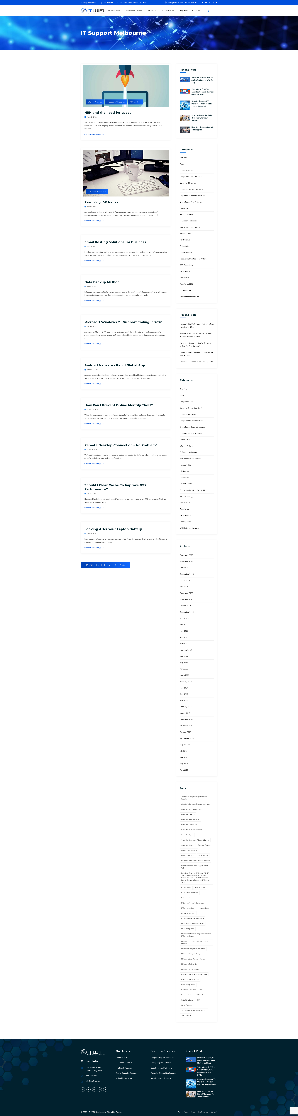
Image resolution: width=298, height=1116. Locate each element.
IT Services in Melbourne (189, 893)
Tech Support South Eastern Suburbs (193, 1010)
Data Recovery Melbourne (161, 1068)
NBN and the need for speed (108, 112)
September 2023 (187, 612)
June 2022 (184, 656)
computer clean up (188, 814)
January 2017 (185, 713)
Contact (214, 1112)
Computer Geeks (186, 170)
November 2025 (186, 561)
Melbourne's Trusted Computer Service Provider (194, 942)
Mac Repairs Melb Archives (190, 227)
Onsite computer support (190, 980)
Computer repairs (187, 845)
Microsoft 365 (185, 233)
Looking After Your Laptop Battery (113, 529)
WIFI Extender (186, 1015)
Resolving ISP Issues (101, 202)
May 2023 (184, 631)
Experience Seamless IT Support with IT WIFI (194, 867)
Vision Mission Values (124, 1078)
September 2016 (187, 738)
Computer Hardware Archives (191, 830)
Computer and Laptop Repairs (191, 809)
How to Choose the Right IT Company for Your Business (201, 118)
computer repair (187, 835)
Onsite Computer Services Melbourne (194, 974)
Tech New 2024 (186, 271)
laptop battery (205, 908)
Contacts (196, 11)
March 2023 (184, 643)
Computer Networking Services (163, 1073)
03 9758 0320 (92, 1075)
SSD (198, 1000)
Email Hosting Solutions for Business (115, 242)
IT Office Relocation (124, 1068)
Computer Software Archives (191, 189)
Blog (193, 1112)
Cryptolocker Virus (187, 855)
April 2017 (184, 694)
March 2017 (184, 700)
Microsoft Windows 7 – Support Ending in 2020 (123, 322)
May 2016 (184, 764)
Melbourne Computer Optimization (193, 949)
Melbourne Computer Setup (190, 954)
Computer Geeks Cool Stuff (191, 177)
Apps (182, 164)
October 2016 (185, 732)
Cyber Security (203, 855)
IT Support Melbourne (116, 102)
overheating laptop (188, 985)
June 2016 (184, 757)
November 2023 (186, 599)
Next (122, 565)
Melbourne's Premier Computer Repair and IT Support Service (196, 935)
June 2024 (184, 587)
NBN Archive (135, 102)
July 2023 (183, 625)
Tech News (184, 278)
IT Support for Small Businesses (192, 903)
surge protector (186, 1005)
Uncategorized (185, 290)
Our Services (114, 11)
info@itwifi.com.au (89, 3)
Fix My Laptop (186, 888)
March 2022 (184, 675)
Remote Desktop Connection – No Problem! (120, 445)
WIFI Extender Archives (189, 297)
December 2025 (186, 555)
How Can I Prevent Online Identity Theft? (118, 405)
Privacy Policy (183, 1112)
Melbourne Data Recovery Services (193, 959)
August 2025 (185, 580)
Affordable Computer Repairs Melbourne (195, 804)
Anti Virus (183, 158)
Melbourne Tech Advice (189, 964)
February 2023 (186, 650)
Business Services (134, 11)
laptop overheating (188, 913)
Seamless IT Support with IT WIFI (192, 995)
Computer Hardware (188, 183)
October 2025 (185, 568)
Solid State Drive (187, 1000)
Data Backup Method (102, 282)
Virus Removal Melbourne (161, 1078)
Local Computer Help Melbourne (192, 918)
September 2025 (187, 574)
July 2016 (183, 751)
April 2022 (184, 669)
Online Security (186, 252)
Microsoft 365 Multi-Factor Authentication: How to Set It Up (202, 80)
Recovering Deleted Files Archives (193, 259)
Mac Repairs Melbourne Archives (192, 924)
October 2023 (185, 606)
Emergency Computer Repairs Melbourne (195, 861)
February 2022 (186, 681)
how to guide (200, 888)
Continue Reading (92, 134)
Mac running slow (187, 929)
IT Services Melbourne (188, 898)
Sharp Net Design (114, 1112)
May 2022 (184, 662)
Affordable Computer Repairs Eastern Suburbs (194, 798)
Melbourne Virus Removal (190, 969)
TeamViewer (168, 11)
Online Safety (185, 246)
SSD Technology (186, 265)
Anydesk (184, 11)
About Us (152, 11)
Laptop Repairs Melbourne (161, 1063)
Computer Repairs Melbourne (162, 1057)
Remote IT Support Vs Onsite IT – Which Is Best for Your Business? (201, 104)
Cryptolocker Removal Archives (192, 196)
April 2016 (184, 770)
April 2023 (184, 637)
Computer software (204, 845)
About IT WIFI (121, 1057)
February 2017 (186, 707)
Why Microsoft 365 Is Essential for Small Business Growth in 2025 (202, 92)
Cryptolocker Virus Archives (191, 202)
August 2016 (185, 745)
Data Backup (185, 208)
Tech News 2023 (186, 284)
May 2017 (184, 688)
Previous (90, 565)
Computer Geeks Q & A (189, 825)
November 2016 (186, 726)
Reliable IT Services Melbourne (192, 990)
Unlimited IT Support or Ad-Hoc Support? (202, 128)
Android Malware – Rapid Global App (114, 365)
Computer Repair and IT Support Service (195, 840)
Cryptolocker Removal (189, 850)
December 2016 (186, 719)
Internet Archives (95, 102)
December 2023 (186, 593)
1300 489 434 (108, 3)
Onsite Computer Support (126, 1073)
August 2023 (185, 618)
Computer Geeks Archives (190, 820)
